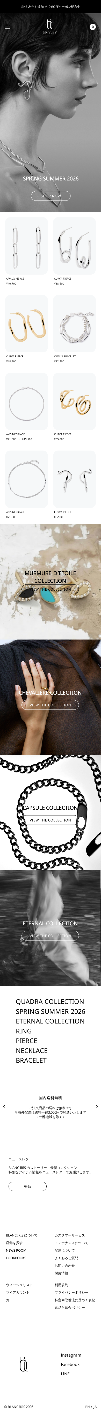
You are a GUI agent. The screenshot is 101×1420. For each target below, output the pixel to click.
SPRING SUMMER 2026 (50, 1011)
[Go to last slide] (4, 1107)
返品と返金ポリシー (70, 1307)
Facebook (70, 1364)
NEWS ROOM (16, 1250)
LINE (65, 1374)
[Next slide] (97, 1107)
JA (95, 1406)
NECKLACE (32, 1050)
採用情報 (61, 1273)
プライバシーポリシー (71, 1292)
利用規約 (61, 1285)
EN (87, 1406)
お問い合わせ (65, 1265)
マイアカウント (18, 1292)
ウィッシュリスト (19, 1285)
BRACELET (31, 1060)
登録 (27, 1186)
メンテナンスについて (71, 1243)
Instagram (71, 1355)
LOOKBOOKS (16, 1258)
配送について (65, 1250)
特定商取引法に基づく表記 (75, 1300)
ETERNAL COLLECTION (50, 1020)
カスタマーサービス (70, 1235)
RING (24, 1030)
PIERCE (26, 1040)
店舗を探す (14, 1243)
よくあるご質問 (66, 1258)
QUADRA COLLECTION (50, 1001)
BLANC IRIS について (22, 1235)
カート (11, 1300)
